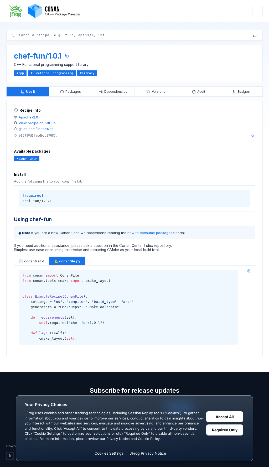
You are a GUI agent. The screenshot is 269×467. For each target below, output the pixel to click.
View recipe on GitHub (37, 123)
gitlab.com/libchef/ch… (37, 129)
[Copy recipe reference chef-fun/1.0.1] (67, 56)
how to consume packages (149, 233)
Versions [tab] (158, 92)
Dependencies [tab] (115, 92)
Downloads (15, 446)
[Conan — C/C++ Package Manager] (46, 10)
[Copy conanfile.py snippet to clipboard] (249, 271)
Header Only (27, 158)
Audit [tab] (201, 92)
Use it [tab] (30, 92)
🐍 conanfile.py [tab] (67, 261)
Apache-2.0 (28, 117)
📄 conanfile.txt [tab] (31, 261)
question (101, 245)
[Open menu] (257, 11)
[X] (10, 456)
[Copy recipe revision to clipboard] (252, 135)
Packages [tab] (73, 92)
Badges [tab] (244, 92)
